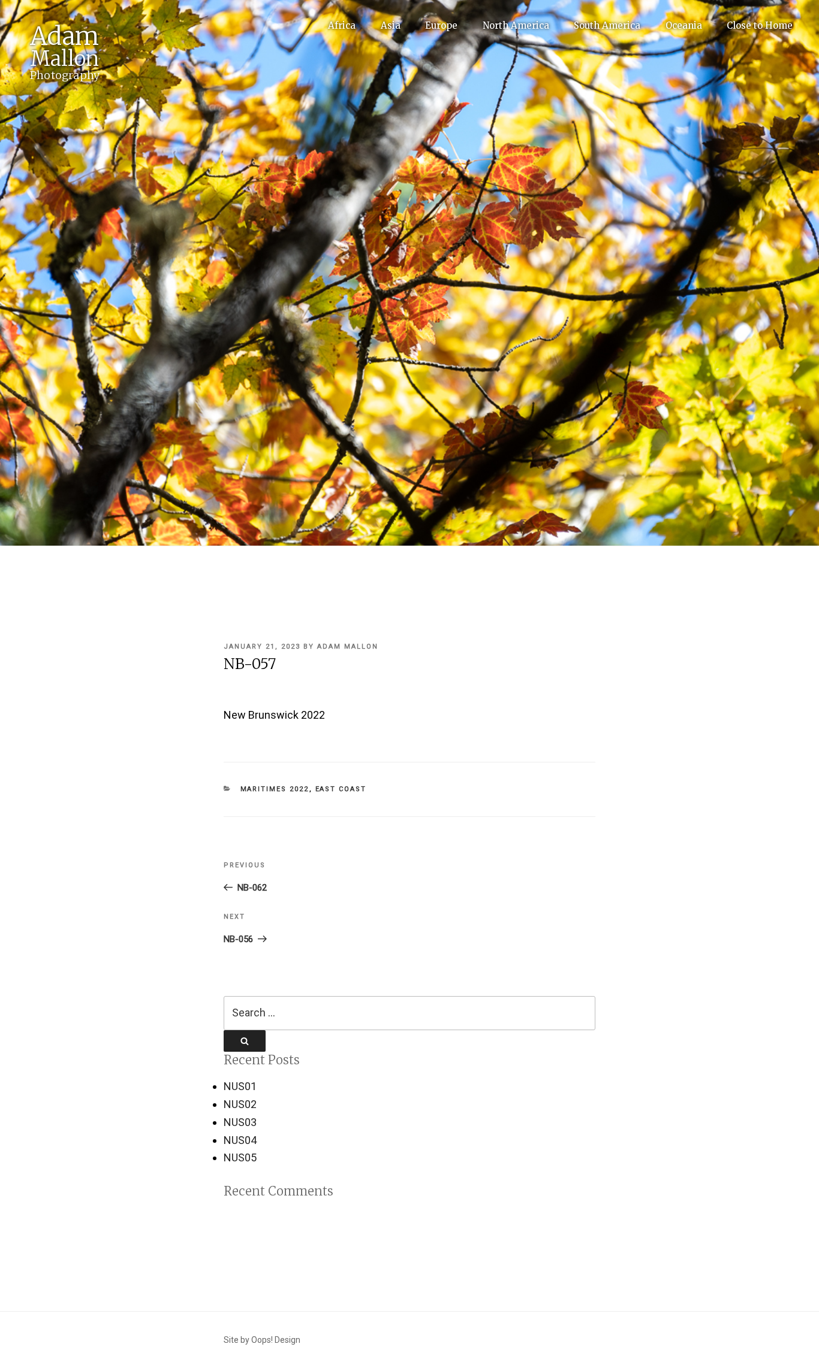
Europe (441, 25)
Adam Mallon (347, 646)
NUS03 (240, 1122)
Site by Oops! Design (262, 1340)
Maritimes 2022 (274, 789)
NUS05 (240, 1157)
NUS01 (240, 1086)
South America (607, 25)
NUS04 (240, 1140)
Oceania (684, 25)
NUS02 (240, 1104)
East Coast (341, 789)
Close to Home (760, 25)
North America (516, 25)
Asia (391, 25)
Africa (342, 25)
